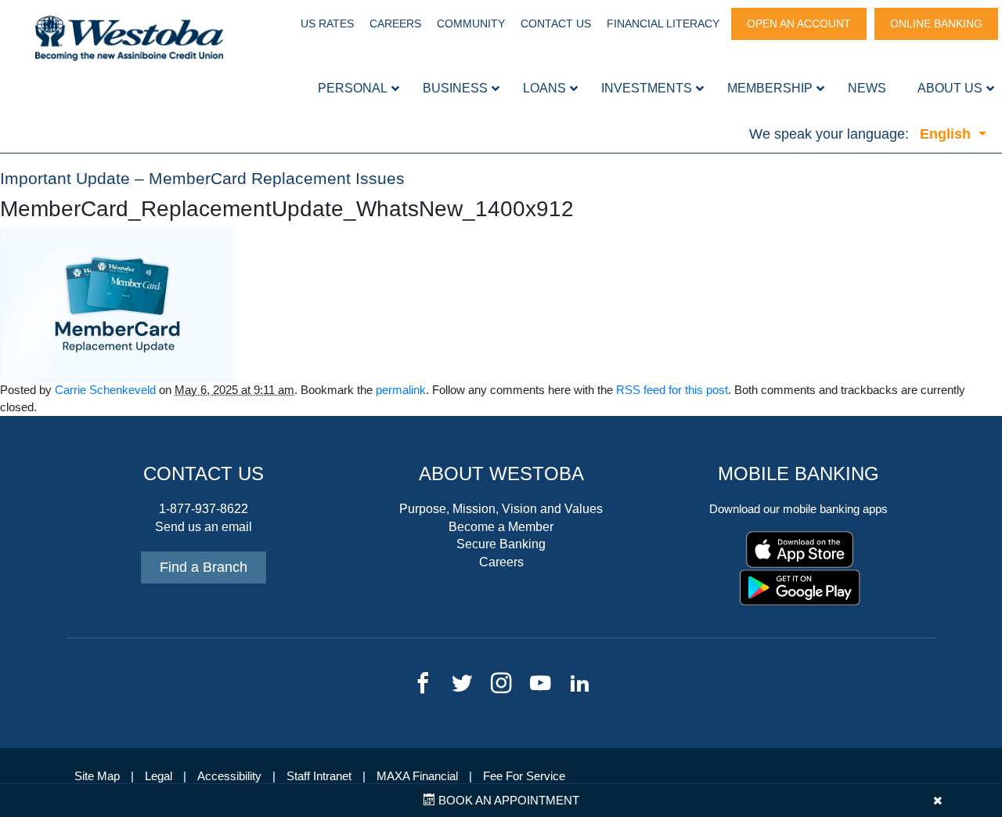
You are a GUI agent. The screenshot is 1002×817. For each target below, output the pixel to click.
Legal (158, 776)
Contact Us (556, 23)
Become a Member (501, 526)
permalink (401, 390)
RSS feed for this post (672, 390)
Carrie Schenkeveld (105, 390)
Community (471, 23)
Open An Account (799, 23)
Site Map (97, 776)
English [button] (947, 134)
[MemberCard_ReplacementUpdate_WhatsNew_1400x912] (117, 304)
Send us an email (203, 526)
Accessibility (229, 776)
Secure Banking (501, 544)
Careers (395, 23)
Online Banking (936, 23)
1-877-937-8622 (203, 508)
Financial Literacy (663, 23)
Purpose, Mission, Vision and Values (501, 508)
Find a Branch (203, 567)
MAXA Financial (417, 776)
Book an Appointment (507, 800)
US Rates (327, 23)
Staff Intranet (319, 776)
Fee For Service (524, 776)
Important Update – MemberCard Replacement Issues (202, 178)
